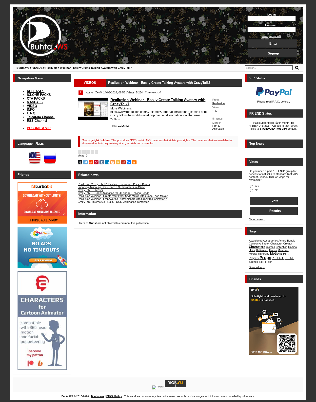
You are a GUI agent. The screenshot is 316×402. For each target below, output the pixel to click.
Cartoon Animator (259, 243)
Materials (283, 250)
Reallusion (218, 103)
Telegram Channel (41, 117)
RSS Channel (37, 120)
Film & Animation (218, 127)
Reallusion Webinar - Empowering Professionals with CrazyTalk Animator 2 (122, 198)
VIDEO (32, 106)
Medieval (254, 253)
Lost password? (271, 36)
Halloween (262, 250)
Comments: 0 (153, 92)
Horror (273, 250)
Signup (273, 53)
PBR (286, 253)
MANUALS (35, 102)
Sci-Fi (262, 261)
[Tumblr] (101, 162)
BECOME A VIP (39, 128)
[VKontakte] (129, 162)
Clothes (270, 246)
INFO (31, 109)
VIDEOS (90, 83)
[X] (80, 162)
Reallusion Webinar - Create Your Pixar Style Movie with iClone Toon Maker (123, 195)
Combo (292, 246)
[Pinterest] (96, 162)
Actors (282, 240)
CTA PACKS (36, 98)
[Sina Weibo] (123, 162)
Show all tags (257, 267)
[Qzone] (118, 162)
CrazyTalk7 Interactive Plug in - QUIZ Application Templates (113, 201)
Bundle (291, 240)
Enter (273, 43)
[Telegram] (85, 162)
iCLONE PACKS (39, 95)
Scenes (253, 261)
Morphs (264, 253)
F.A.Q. (31, 113)
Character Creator (281, 243)
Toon (269, 261)
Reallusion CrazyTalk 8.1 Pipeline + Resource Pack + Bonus (114, 184)
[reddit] (91, 162)
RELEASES (35, 91)
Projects (254, 258)
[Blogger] (112, 162)
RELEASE (278, 258)
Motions (276, 253)
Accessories (270, 240)
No (256, 190)
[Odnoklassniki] (134, 162)
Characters (257, 247)
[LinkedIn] (107, 162)
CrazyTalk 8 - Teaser (90, 190)
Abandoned (255, 240)
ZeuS (98, 92)
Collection (281, 246)
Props (265, 257)
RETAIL (289, 258)
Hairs (252, 250)
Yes (256, 186)
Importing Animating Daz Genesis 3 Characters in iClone (111, 187)
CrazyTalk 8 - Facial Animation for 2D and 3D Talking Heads (113, 193)
